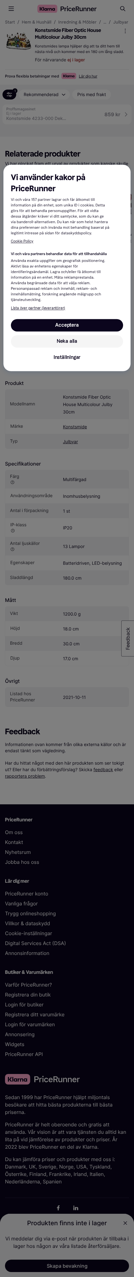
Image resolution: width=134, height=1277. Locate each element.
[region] (67, 268)
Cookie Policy (22, 241)
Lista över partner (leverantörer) (38, 308)
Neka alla (67, 341)
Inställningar (67, 357)
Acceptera (67, 325)
